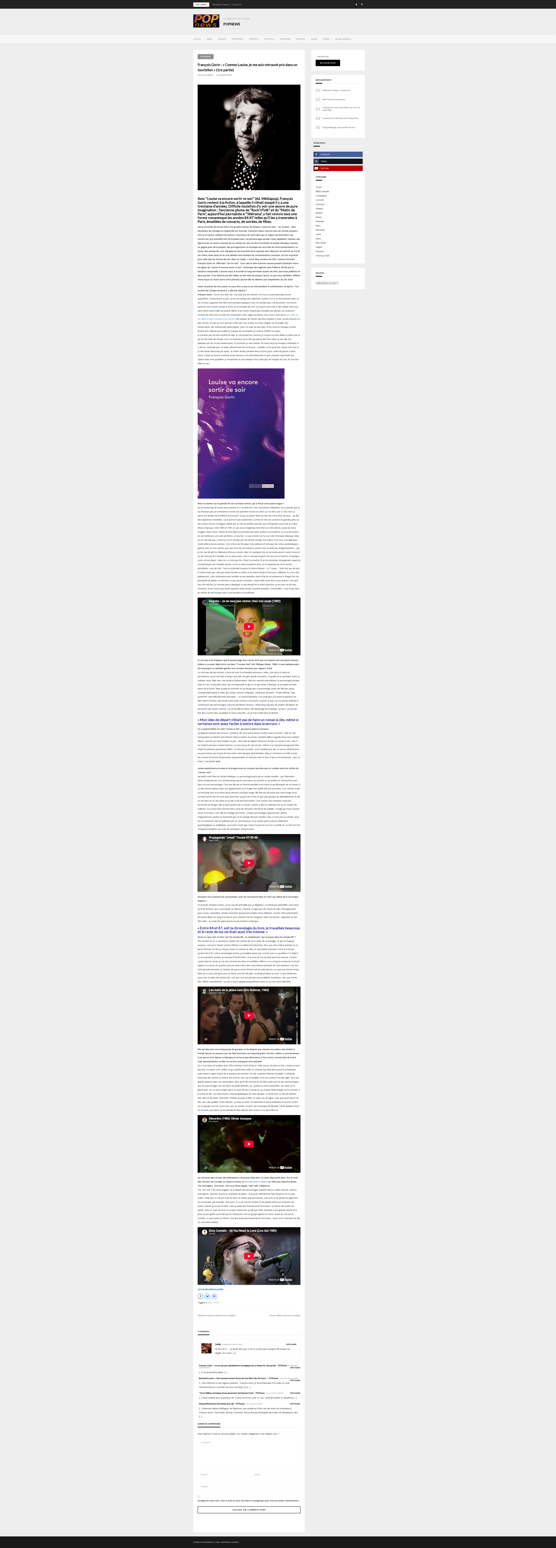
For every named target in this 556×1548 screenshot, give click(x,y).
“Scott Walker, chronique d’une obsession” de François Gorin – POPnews (232, 1393)
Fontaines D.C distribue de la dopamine (340, 118)
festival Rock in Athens (256, 1181)
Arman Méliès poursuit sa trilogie (285, 1315)
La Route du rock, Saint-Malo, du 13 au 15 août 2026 (237, 4)
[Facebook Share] (200, 1296)
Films (318, 225)
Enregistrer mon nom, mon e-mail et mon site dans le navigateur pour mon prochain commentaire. (248, 1500)
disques (319, 212)
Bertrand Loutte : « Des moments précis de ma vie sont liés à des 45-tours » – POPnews (238, 1378)
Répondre (292, 1344)
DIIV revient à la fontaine (333, 99)
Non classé (321, 242)
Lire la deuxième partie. (211, 1289)
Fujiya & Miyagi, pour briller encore (338, 127)
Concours (285, 39)
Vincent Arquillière (205, 75)
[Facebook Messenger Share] (214, 1296)
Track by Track (322, 255)
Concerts (254, 39)
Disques (222, 39)
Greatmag (225, 1542)
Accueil (197, 39)
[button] (356, 4)
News (209, 39)
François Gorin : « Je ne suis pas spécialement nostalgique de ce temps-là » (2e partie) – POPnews (243, 1365)
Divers (326, 39)
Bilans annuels (343, 39)
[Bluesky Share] (207, 1296)
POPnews (231, 24)
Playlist (319, 247)
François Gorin (212, 1302)
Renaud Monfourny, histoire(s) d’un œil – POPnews (222, 1403)
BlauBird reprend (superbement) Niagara (217, 1315)
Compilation (321, 195)
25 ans (314, 39)
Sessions (300, 39)
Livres (318, 234)
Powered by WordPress (203, 1542)
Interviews (237, 39)
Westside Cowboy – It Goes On (336, 90)
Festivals (269, 39)
